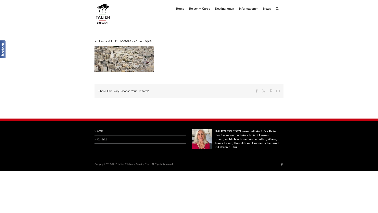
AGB (100, 131)
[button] (277, 8)
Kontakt (102, 139)
